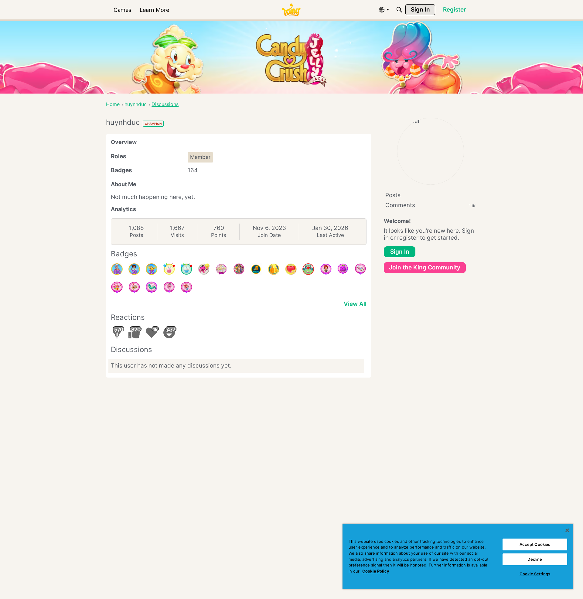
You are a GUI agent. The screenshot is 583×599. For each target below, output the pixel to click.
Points (218, 235)
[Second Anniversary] (169, 269)
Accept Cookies (535, 544)
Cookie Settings (535, 573)
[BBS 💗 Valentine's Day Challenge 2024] (326, 269)
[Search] (399, 9)
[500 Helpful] (204, 269)
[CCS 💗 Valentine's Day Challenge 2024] (151, 287)
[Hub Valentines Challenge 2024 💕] (308, 269)
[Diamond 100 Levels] (117, 269)
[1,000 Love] (291, 269)
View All (355, 303)
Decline (534, 559)
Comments (430, 205)
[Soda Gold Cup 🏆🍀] (273, 269)
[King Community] (291, 9)
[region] (458, 556)
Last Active (330, 235)
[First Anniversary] (186, 269)
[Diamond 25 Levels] (151, 269)
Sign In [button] (399, 251)
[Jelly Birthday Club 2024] (221, 269)
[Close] (567, 530)
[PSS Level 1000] (256, 269)
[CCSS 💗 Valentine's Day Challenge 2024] (186, 287)
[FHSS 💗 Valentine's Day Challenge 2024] (343, 269)
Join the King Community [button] (424, 267)
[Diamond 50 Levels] (134, 269)
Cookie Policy (375, 571)
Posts (136, 235)
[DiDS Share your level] (238, 269)
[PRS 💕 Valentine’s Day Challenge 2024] (117, 287)
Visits (177, 235)
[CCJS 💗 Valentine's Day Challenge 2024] (360, 269)
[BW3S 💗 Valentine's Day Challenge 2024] (169, 287)
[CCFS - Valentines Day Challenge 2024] (134, 287)
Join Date (269, 235)
